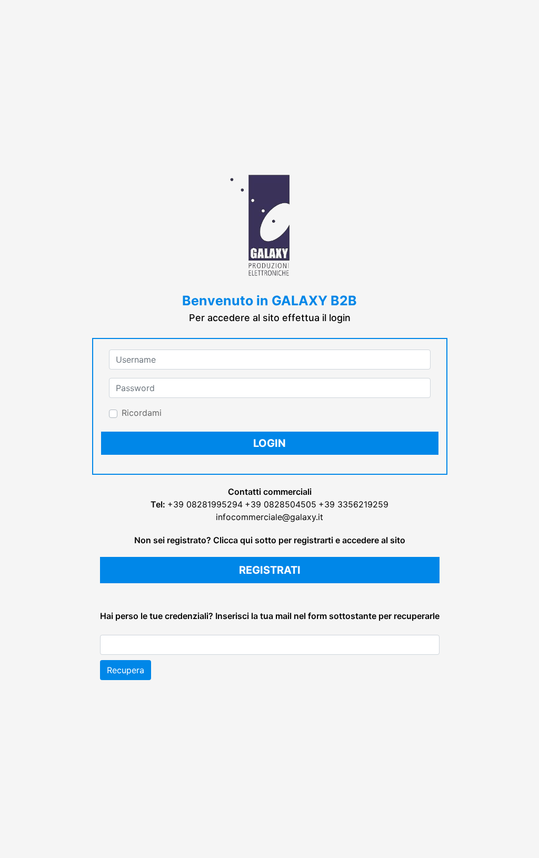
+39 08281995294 (205, 504)
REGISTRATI (270, 570)
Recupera (125, 670)
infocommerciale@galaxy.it (269, 517)
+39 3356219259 (353, 504)
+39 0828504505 (280, 504)
